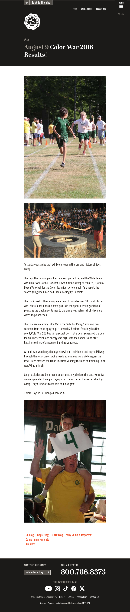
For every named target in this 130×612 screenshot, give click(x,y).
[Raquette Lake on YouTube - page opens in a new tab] (48, 588)
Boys (26, 39)
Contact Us (94, 597)
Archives (30, 544)
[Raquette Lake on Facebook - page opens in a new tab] (74, 588)
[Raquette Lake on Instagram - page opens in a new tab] (57, 588)
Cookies (71, 597)
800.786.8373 (83, 572)
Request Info (101, 9)
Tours (75, 9)
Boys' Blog (43, 535)
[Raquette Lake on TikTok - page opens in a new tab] (66, 588)
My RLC (121, 14)
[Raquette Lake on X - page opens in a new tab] (82, 588)
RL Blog (30, 535)
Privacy (62, 597)
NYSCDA (86, 603)
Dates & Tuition (86, 9)
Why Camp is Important (79, 535)
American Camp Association (51, 603)
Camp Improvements (37, 539)
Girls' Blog (57, 535)
